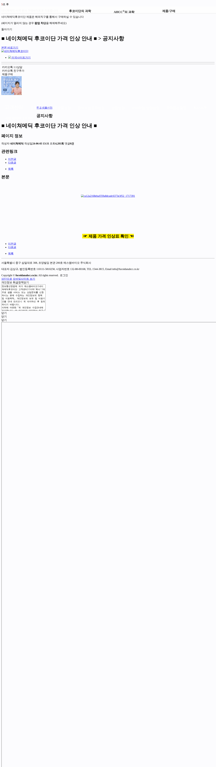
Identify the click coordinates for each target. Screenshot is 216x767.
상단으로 (6, 278)
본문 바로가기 (9, 47)
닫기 (27, 282)
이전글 (12, 159)
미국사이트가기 (21, 57)
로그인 (64, 275)
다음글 (12, 162)
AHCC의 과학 (124, 11)
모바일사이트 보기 (24, 278)
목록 (11, 168)
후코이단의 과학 (80, 11)
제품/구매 (168, 11)
